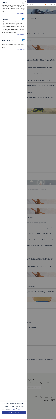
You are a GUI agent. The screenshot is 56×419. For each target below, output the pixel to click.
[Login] (51, 4)
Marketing (23, 19)
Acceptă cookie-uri (14, 412)
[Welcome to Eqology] (28, 4)
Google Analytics (23, 40)
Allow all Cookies (13, 416)
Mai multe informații (21, 13)
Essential (23, 3)
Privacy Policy (16, 409)
